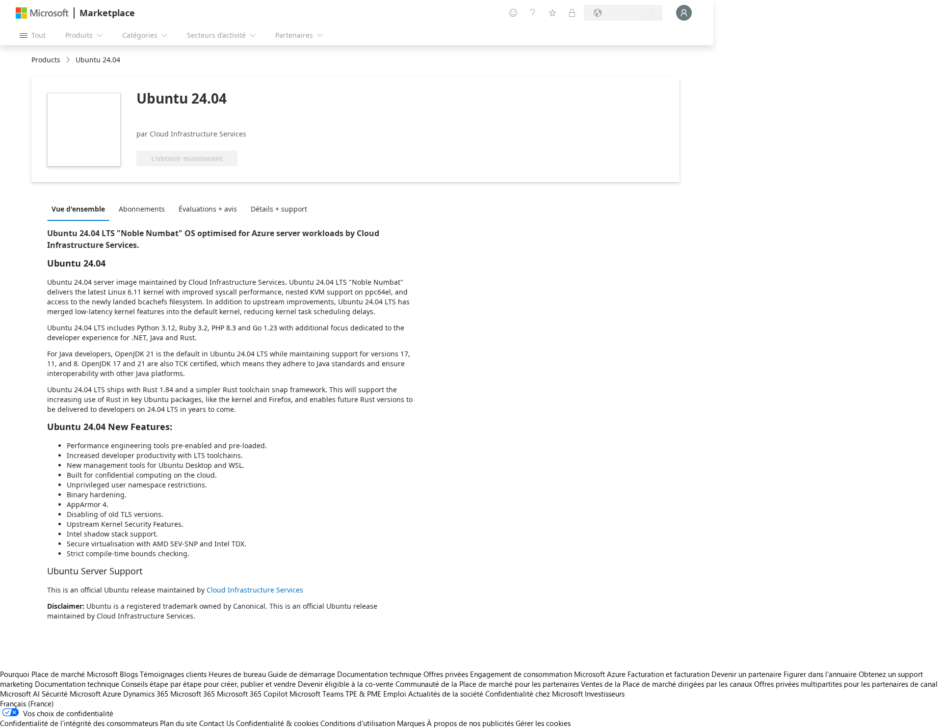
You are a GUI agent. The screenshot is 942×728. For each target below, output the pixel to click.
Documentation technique (379, 674)
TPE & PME (363, 694)
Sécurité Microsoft (71, 694)
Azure (112, 694)
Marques (411, 723)
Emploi (394, 694)
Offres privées (445, 674)
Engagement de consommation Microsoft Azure (549, 674)
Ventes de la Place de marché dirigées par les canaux (666, 684)
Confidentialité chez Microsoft (534, 694)
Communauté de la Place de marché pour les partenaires (487, 684)
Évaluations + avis (208, 209)
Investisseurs (605, 694)
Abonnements (142, 209)
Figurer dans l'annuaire (820, 674)
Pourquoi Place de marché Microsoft (59, 674)
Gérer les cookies (543, 723)
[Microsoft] (42, 13)
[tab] (80, 208)
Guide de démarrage (301, 674)
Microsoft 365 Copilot (252, 694)
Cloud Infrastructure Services (255, 589)
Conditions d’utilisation (357, 723)
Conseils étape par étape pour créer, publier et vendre (208, 684)
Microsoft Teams (316, 694)
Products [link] (45, 59)
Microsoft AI (20, 694)
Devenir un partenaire (746, 674)
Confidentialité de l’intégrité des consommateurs (79, 723)
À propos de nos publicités (470, 723)
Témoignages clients (173, 674)
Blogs (129, 674)
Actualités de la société (445, 694)
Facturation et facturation (668, 674)
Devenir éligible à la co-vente (345, 684)
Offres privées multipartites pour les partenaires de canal (846, 684)
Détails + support (279, 209)
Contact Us (216, 723)
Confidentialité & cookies (277, 723)
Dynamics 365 (145, 694)
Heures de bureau (237, 674)
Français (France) (27, 703)
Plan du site (178, 723)
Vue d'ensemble (78, 209)
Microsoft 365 (192, 694)
